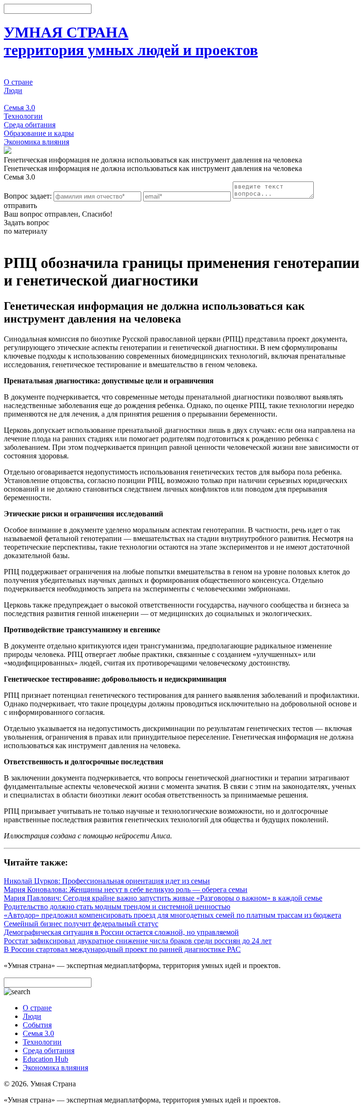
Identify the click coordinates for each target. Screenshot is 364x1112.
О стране (18, 82)
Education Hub (45, 1059)
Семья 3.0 (19, 108)
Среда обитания (29, 125)
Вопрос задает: (28, 196)
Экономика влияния (36, 142)
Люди (13, 90)
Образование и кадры (39, 133)
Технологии (23, 116)
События (18, 99)
